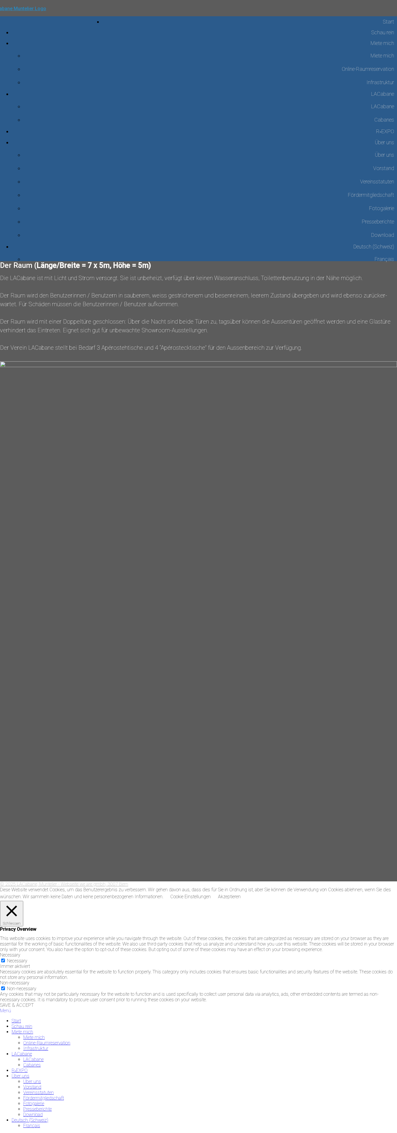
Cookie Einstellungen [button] (190, 896)
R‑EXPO (385, 131)
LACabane (382, 94)
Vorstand (383, 168)
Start (388, 22)
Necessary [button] (10, 955)
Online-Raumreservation (368, 69)
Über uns (384, 142)
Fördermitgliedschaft (371, 195)
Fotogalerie (381, 208)
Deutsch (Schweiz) (373, 246)
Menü (5, 1010)
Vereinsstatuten (377, 181)
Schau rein (382, 32)
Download (382, 235)
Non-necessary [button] (14, 983)
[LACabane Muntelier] (51, 16)
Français (384, 259)
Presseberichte (378, 222)
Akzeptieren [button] (229, 896)
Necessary (17, 961)
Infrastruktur (380, 82)
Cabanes (384, 120)
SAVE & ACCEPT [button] (17, 1005)
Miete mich (382, 43)
